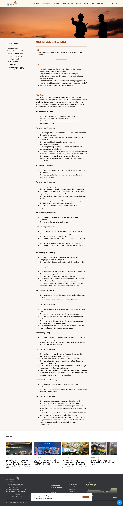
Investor (78, 3)
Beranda (36, 3)
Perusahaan (46, 3)
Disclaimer (72, 491)
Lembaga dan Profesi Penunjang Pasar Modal (16, 68)
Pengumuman (73, 484)
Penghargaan (12, 64)
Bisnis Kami (56, 3)
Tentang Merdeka (14, 48)
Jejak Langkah (12, 62)
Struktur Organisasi (14, 56)
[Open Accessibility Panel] (119, 502)
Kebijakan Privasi (73, 487)
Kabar (93, 3)
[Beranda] (12, 479)
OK (86, 497)
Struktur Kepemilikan (15, 54)
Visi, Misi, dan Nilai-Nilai (15, 51)
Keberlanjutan (68, 3)
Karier (86, 3)
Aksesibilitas (72, 489)
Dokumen (100, 3)
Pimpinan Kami (13, 59)
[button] (116, 3)
